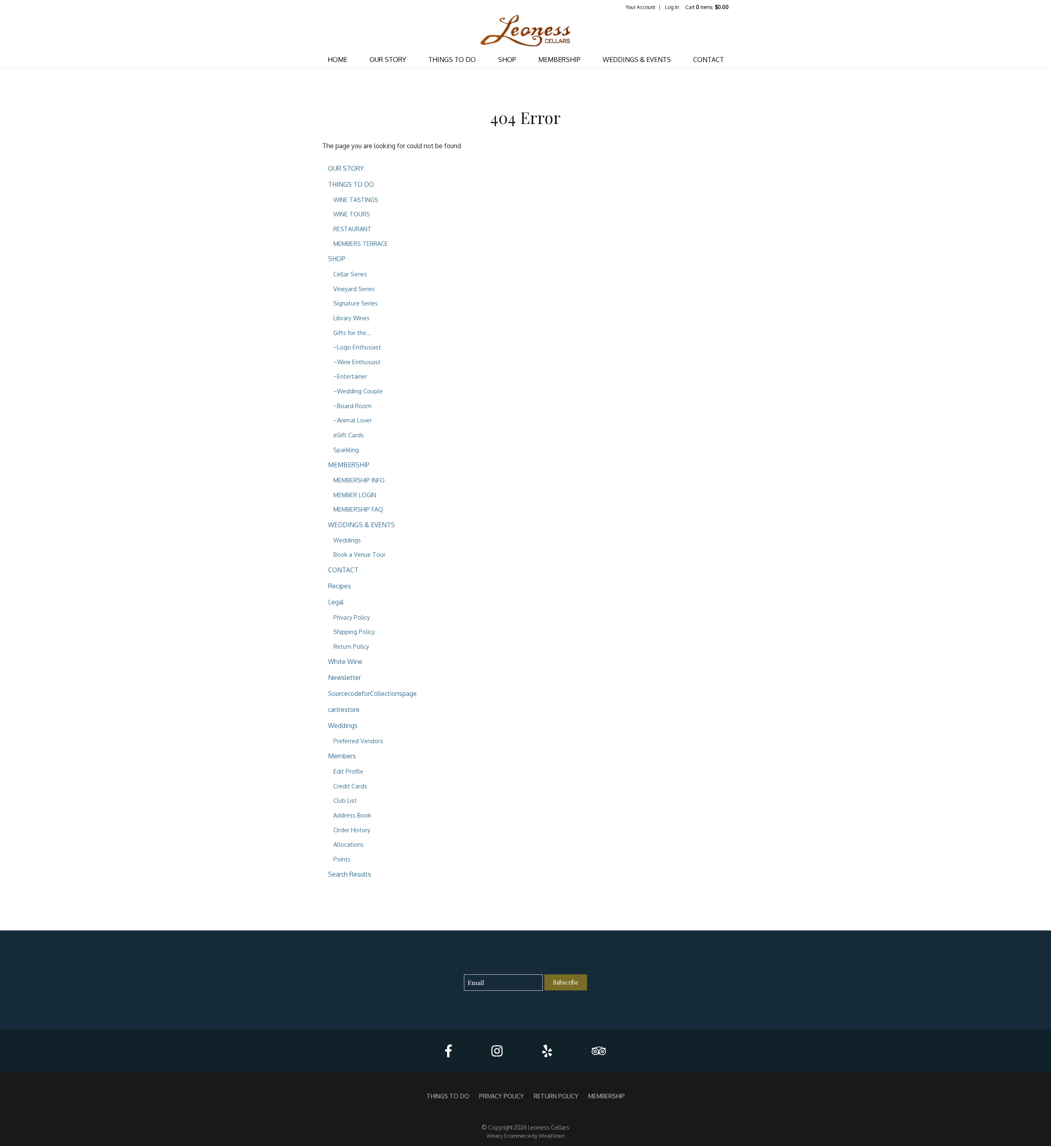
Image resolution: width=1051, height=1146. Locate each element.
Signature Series (355, 303)
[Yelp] (547, 1051)
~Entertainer (350, 376)
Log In (672, 7)
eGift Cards (348, 435)
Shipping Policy (354, 631)
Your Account (640, 7)
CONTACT (708, 59)
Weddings (347, 540)
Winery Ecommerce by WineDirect (525, 1135)
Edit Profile (348, 771)
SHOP (507, 59)
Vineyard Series (354, 288)
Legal (336, 602)
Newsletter (344, 677)
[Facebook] (448, 1051)
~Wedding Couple (358, 391)
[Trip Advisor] (599, 1051)
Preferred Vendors (358, 740)
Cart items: (707, 7)
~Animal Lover (352, 420)
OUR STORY (387, 59)
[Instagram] (497, 1051)
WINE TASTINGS (355, 199)
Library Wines (351, 318)
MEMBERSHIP (559, 59)
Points (342, 859)
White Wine (345, 661)
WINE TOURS (351, 214)
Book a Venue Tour (359, 554)
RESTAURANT (352, 228)
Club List (345, 800)
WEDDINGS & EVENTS (637, 59)
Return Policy (351, 646)
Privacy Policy (351, 617)
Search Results (349, 874)
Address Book (352, 815)
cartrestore (344, 709)
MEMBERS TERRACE (360, 243)
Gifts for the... (352, 332)
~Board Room (352, 405)
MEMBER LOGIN (354, 494)
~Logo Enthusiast (357, 347)
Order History (351, 830)
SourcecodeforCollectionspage (372, 693)
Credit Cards (350, 786)
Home (337, 59)
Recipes (339, 586)
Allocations (348, 844)
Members (342, 756)
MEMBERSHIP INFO (359, 480)
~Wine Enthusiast (357, 361)
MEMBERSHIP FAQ (358, 509)
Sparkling (346, 449)
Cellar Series (350, 274)
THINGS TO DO (452, 59)
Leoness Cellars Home (525, 31)
